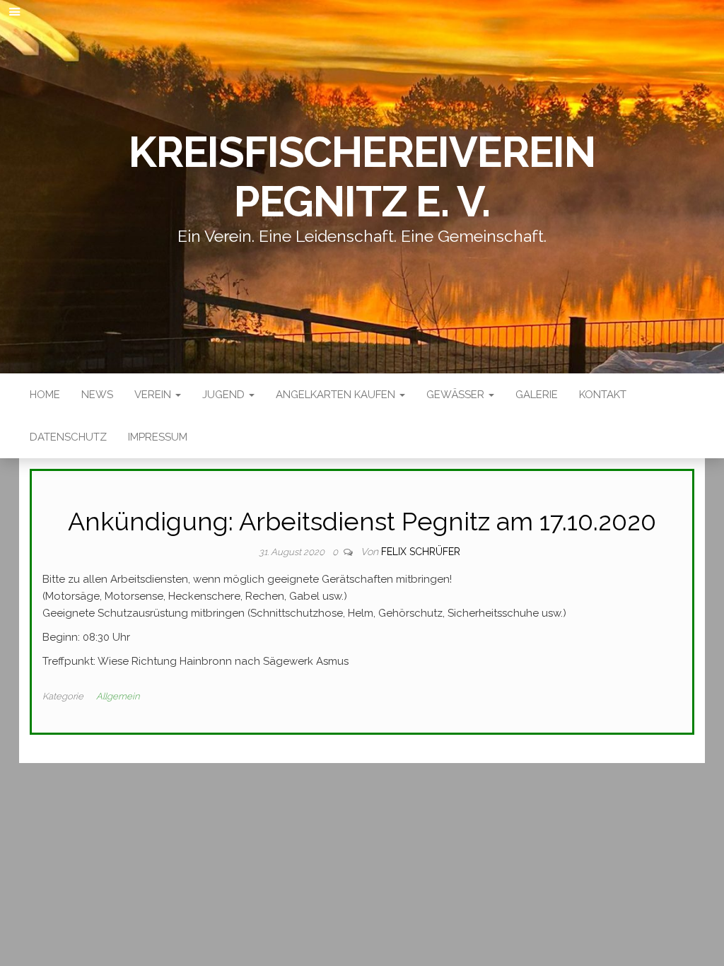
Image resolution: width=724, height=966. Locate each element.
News (97, 394)
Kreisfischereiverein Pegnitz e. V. (362, 176)
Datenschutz (68, 437)
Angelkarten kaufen (337, 394)
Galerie (536, 394)
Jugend (224, 394)
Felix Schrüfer (420, 551)
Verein (154, 394)
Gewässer (456, 394)
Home (45, 394)
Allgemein (117, 696)
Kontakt (602, 394)
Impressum (157, 437)
